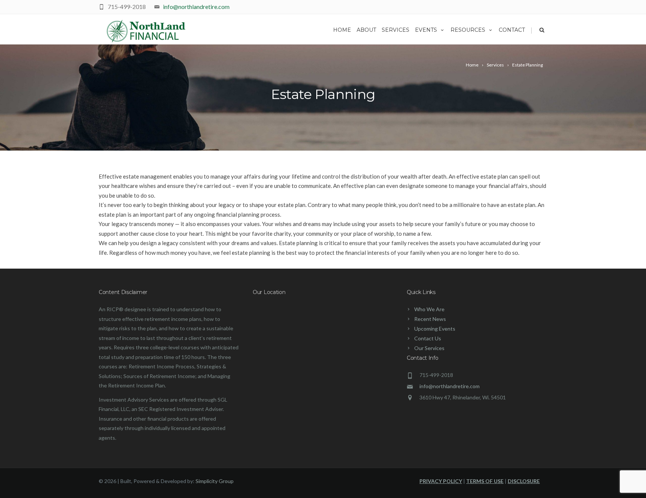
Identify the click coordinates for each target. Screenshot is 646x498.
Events (426, 30)
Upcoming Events (434, 328)
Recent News (430, 319)
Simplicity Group (215, 481)
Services (395, 30)
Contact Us (427, 338)
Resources (467, 30)
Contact (512, 30)
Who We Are (429, 309)
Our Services (429, 348)
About (366, 30)
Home (342, 30)
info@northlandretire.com (196, 6)
